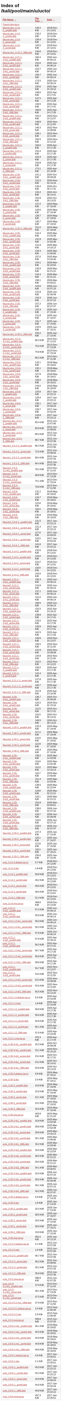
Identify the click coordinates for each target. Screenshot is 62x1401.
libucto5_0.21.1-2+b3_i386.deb (11, 662)
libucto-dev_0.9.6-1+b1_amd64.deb (12, 363)
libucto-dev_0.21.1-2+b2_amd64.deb (12, 87)
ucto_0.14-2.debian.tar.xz (15, 862)
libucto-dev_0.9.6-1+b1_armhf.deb (12, 381)
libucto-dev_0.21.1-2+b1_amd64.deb (12, 58)
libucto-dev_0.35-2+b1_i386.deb (11, 257)
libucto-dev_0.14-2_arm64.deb (11, 34)
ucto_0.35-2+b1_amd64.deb (17, 1121)
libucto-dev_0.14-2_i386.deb (17, 52)
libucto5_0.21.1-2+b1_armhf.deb (11, 598)
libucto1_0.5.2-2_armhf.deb (17, 457)
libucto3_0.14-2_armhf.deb (16, 569)
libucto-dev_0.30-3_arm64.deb (11, 211)
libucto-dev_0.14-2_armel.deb (11, 40)
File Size (37, 19)
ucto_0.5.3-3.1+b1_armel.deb (12, 1290)
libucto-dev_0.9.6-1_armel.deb (12, 404)
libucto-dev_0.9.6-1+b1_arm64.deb (12, 369)
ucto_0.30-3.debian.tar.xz (15, 1074)
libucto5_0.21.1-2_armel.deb (17, 680)
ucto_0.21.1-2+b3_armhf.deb (17, 985)
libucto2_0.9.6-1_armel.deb (17, 534)
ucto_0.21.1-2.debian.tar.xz (16, 997)
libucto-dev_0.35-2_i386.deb (17, 334)
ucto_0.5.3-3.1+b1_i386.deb (17, 1303)
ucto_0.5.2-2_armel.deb (15, 1261)
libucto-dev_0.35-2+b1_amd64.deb (12, 234)
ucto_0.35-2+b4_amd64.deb (17, 1173)
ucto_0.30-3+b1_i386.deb (16, 1068)
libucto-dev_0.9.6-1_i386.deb (12, 416)
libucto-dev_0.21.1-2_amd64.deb (12, 146)
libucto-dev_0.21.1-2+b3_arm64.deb (12, 123)
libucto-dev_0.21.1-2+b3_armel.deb (12, 128)
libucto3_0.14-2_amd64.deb (17, 551)
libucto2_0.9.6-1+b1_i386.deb (10, 516)
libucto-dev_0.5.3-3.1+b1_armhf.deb (12, 351)
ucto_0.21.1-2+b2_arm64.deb (11, 944)
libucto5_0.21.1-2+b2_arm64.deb (11, 616)
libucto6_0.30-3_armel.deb (16, 739)
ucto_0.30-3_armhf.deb (14, 1103)
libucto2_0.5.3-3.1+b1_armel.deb (12, 475)
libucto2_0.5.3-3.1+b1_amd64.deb (13, 469)
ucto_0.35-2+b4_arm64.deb (17, 1179)
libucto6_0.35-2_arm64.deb (17, 839)
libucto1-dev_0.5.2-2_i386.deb (12, 439)
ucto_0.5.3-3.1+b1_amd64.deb (13, 1285)
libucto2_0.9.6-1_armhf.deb (17, 539)
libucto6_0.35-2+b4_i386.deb (10, 827)
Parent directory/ (11, 24)
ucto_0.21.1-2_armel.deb (15, 1021)
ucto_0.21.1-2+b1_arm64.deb (11, 915)
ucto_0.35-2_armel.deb (14, 1220)
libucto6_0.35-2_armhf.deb (16, 851)
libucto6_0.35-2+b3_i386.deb (10, 803)
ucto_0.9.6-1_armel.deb (15, 1379)
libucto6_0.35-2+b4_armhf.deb (11, 821)
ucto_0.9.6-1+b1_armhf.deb (17, 1344)
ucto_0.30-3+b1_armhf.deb (16, 1062)
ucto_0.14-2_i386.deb (14, 898)
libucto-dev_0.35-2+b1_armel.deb (11, 246)
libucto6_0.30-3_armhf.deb (16, 745)
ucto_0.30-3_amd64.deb (15, 1085)
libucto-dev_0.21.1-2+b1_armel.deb (12, 70)
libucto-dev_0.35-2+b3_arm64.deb (11, 269)
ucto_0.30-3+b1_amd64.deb (17, 1044)
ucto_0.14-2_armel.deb (14, 886)
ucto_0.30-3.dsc (11, 1079)
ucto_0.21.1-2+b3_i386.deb (17, 991)
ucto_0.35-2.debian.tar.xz (15, 1197)
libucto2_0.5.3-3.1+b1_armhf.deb (12, 480)
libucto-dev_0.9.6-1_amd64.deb (12, 392)
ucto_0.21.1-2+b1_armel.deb (17, 921)
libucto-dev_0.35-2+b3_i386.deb (11, 281)
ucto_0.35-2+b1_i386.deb (16, 1144)
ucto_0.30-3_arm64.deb (15, 1091)
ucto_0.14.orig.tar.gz (13, 903)
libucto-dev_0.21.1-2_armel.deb (12, 158)
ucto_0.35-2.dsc (11, 1203)
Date (49, 20)
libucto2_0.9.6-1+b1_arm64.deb (11, 498)
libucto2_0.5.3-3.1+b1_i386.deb (11, 486)
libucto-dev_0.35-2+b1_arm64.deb (11, 240)
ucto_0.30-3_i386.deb (14, 1109)
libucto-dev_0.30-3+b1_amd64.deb (12, 175)
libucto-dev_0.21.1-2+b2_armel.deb (12, 99)
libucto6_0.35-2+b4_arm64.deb (11, 815)
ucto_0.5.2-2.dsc (11, 1250)
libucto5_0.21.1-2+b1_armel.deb (11, 592)
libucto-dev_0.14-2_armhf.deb (11, 46)
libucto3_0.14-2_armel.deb (16, 563)
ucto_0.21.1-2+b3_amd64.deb (12, 968)
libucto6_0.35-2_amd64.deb (17, 833)
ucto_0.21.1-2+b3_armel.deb (17, 980)
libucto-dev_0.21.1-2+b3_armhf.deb (12, 134)
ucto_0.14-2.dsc (11, 868)
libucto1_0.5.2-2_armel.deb (17, 451)
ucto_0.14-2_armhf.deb (14, 892)
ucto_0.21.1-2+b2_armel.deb (17, 950)
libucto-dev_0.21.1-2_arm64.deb (12, 152)
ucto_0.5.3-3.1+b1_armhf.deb (12, 1296)
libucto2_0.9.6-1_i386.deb (16, 545)
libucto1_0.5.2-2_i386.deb (16, 463)
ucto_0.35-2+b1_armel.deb (16, 1132)
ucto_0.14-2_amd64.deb (15, 874)
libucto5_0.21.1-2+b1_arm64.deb (11, 586)
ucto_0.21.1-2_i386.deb (15, 1033)
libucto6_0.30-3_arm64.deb (17, 733)
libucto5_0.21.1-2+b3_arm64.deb (11, 645)
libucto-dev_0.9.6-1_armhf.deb (12, 410)
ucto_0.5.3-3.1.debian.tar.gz (17, 1308)
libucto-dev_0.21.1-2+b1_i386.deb (12, 82)
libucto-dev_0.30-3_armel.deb (11, 216)
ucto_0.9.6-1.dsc (11, 1361)
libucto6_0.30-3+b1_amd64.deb (12, 698)
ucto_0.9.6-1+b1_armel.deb (17, 1338)
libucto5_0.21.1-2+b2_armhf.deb (11, 627)
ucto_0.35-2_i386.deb (14, 1232)
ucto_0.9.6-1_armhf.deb (15, 1385)
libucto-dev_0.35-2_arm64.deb (11, 316)
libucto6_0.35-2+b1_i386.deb (10, 780)
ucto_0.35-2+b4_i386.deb (16, 1191)
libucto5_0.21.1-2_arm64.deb (11, 674)
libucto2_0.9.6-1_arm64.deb (17, 528)
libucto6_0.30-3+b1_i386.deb (10, 721)
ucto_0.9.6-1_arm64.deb (15, 1373)
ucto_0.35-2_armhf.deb (14, 1226)
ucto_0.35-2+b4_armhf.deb (16, 1185)
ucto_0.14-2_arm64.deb (15, 880)
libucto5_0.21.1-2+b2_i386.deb (11, 633)
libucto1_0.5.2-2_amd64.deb (17, 446)
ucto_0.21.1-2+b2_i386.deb (17, 962)
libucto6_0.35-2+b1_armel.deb (11, 768)
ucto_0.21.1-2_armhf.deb (15, 1027)
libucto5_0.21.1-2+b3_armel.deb (11, 651)
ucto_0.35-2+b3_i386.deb (16, 1167)
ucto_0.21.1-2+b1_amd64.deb (12, 909)
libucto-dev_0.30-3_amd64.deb (11, 205)
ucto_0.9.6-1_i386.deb (14, 1390)
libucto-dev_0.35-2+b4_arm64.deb (11, 293)
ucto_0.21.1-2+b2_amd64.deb (12, 938)
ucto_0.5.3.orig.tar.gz (13, 1320)
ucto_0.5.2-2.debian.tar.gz (16, 1244)
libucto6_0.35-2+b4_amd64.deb (12, 809)
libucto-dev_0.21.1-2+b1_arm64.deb (12, 64)
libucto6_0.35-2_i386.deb (16, 856)
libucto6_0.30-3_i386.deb (16, 751)
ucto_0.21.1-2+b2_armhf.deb (17, 956)
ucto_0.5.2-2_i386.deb (14, 1273)
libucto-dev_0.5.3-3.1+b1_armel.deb (12, 346)
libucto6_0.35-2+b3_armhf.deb (11, 797)
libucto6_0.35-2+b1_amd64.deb (12, 756)
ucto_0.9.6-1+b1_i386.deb (16, 1349)
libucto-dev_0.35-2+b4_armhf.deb (11, 299)
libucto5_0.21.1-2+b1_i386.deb (11, 604)
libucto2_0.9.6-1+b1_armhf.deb (11, 510)
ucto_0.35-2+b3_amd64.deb (17, 1150)
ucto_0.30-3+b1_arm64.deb (17, 1050)
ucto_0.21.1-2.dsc (12, 1003)
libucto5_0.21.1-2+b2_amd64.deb (12, 610)
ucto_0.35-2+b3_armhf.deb (16, 1162)
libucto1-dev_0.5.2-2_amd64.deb (12, 422)
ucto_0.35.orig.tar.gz (13, 1238)
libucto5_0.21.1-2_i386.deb (17, 692)
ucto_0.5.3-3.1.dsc (12, 1314)
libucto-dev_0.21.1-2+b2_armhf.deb (12, 105)
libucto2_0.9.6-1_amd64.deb (17, 522)
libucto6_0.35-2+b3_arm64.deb (11, 792)
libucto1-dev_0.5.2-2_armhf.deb (12, 434)
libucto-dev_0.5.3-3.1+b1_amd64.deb (13, 340)
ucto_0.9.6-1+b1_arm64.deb (17, 1332)
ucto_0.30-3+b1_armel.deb (16, 1056)
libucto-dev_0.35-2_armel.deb (11, 322)
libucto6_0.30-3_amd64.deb (17, 727)
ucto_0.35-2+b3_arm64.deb (17, 1156)
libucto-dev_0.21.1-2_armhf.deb (12, 164)
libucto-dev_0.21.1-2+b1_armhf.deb (12, 76)
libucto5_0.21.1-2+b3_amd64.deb (12, 639)
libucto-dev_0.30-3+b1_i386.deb (11, 199)
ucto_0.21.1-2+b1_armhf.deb (17, 927)
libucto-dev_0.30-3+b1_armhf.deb (11, 193)
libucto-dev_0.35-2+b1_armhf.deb (11, 252)
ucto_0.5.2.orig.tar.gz (13, 1279)
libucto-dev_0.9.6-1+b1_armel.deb (12, 375)
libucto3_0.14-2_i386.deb (16, 575)
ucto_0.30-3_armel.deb (14, 1097)
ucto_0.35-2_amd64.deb (15, 1209)
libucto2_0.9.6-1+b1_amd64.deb (12, 492)
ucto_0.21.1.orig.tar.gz (14, 1038)
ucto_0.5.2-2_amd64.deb (15, 1256)
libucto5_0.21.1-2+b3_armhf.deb (11, 657)
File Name (8, 20)
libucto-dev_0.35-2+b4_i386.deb (11, 305)
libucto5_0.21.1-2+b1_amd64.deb (12, 580)
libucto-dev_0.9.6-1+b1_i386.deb (12, 387)
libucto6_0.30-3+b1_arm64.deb (11, 703)
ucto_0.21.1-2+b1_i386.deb (17, 933)
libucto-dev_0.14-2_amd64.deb (11, 29)
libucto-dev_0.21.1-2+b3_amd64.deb (12, 117)
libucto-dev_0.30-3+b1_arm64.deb (11, 181)
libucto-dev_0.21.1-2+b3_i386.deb (12, 140)
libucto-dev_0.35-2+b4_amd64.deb (12, 287)
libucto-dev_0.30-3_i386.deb (17, 228)
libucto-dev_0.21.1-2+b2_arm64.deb (12, 93)
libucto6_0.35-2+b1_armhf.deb (11, 774)
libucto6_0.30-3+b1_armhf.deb (11, 715)
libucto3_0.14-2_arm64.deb (17, 557)
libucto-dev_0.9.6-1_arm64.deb (12, 398)
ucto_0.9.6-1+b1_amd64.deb (17, 1326)
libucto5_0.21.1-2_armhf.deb (17, 686)
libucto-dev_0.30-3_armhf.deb (11, 222)
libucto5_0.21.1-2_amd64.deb (11, 668)
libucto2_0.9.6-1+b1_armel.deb (11, 504)
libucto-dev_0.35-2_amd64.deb (11, 310)
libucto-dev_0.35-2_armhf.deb (11, 328)
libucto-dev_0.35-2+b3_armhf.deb (11, 275)
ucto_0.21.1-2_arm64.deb (16, 1015)
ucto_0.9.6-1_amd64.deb (15, 1367)
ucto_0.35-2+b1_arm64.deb (17, 1126)
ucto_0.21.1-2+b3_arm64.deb (11, 974)
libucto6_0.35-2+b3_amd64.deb (12, 786)
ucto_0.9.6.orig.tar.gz (13, 1396)
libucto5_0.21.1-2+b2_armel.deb (11, 621)
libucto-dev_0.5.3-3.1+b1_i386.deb (12, 357)
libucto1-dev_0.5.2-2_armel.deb (12, 428)
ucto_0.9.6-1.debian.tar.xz (16, 1355)
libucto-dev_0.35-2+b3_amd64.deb (12, 263)
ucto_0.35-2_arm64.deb (15, 1214)
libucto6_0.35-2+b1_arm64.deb (11, 762)
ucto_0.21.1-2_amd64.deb (16, 1009)
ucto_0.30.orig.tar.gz (13, 1115)
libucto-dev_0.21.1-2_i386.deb (12, 169)
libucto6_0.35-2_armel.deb (16, 845)
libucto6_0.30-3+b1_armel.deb (11, 709)
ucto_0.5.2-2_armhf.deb (15, 1267)
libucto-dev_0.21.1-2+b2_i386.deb (12, 111)
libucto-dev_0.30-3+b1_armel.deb (11, 187)
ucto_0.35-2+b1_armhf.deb (16, 1138)
